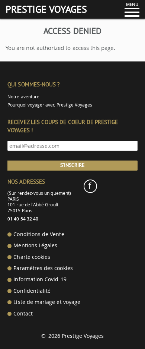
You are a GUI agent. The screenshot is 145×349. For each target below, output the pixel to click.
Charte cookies (31, 257)
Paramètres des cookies (42, 268)
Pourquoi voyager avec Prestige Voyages (49, 105)
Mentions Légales (35, 245)
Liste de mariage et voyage (46, 302)
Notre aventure (23, 96)
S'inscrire (72, 165)
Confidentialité (32, 291)
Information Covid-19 (39, 279)
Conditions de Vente (38, 234)
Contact (22, 313)
